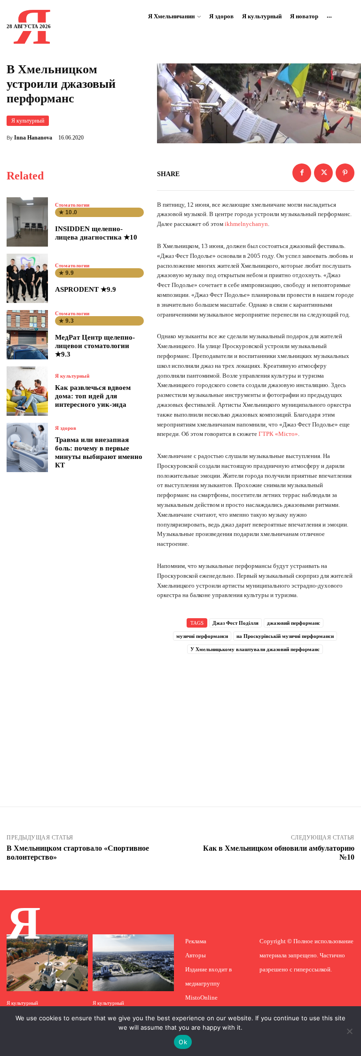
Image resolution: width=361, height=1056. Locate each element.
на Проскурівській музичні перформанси (285, 636)
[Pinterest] (345, 172)
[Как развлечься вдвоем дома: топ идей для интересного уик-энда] (27, 391)
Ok (183, 1042)
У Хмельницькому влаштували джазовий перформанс (255, 649)
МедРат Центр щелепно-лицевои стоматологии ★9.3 (95, 346)
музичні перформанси (202, 636)
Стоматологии (72, 205)
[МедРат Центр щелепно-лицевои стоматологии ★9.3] (27, 334)
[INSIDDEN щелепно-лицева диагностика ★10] (27, 222)
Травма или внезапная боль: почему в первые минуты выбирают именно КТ (98, 452)
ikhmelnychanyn (246, 223)
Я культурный (27, 120)
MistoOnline (201, 997)
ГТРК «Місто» (278, 433)
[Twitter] (323, 172)
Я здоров (65, 428)
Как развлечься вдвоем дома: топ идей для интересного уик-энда (93, 396)
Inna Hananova (33, 137)
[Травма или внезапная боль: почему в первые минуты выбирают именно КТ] (27, 447)
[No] (349, 1031)
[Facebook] (301, 172)
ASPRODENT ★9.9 (85, 289)
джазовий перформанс (293, 623)
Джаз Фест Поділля (235, 623)
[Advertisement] (256, 718)
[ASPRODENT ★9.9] (27, 278)
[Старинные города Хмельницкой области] (47, 962)
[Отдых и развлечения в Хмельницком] (133, 962)
